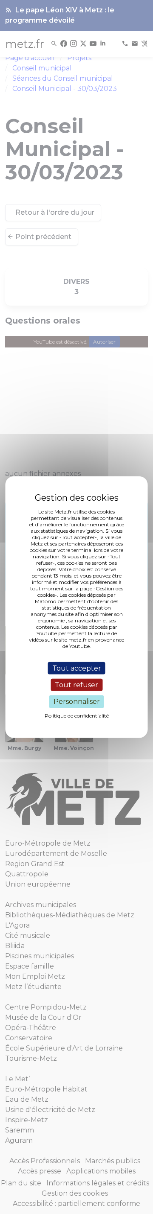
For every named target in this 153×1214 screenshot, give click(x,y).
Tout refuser (76, 685)
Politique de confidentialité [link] (77, 715)
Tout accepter (76, 668)
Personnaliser (77, 701)
